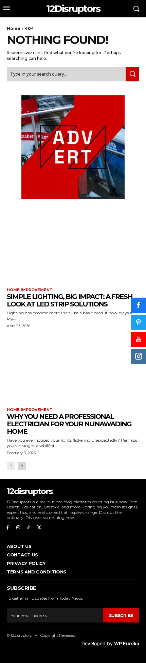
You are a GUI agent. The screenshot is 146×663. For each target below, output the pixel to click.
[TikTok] (28, 527)
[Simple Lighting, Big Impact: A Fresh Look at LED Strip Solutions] (73, 248)
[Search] (132, 74)
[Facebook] (7, 527)
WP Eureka (126, 643)
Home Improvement (30, 290)
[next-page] (22, 466)
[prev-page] (11, 466)
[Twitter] (38, 527)
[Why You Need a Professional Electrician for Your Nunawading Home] (73, 367)
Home (13, 28)
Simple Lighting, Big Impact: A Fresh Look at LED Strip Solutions (69, 300)
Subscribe (121, 615)
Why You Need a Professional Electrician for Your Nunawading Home (69, 424)
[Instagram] (18, 527)
